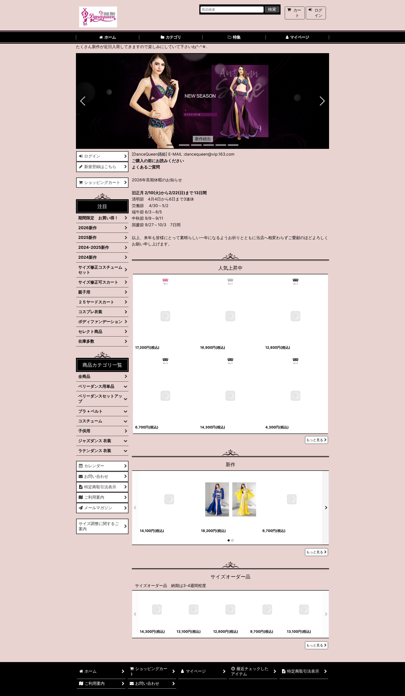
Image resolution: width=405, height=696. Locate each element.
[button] (83, 101)
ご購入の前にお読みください (158, 160)
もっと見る (314, 440)
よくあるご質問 (146, 167)
